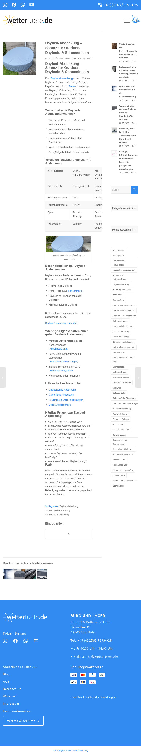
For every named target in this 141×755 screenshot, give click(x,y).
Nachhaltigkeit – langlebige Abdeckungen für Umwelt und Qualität (127, 135)
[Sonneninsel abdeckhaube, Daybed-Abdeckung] (19, 58)
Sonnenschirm (119, 459)
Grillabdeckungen (120, 320)
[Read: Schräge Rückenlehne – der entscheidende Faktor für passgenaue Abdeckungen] (114, 153)
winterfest (129, 470)
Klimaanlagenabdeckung (123, 341)
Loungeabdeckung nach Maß (123, 359)
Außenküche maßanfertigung (119, 277)
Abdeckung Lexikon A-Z (20, 666)
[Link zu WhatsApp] (23, 5)
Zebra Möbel (118, 485)
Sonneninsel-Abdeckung (57, 510)
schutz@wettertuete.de (100, 656)
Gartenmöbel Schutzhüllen (124, 315)
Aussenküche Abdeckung (124, 269)
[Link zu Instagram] (5, 5)
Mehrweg (117, 387)
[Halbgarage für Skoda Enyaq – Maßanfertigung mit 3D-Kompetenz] (3, 377)
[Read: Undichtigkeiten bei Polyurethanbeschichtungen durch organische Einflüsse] (114, 46)
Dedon (72, 86)
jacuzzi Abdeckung (121, 331)
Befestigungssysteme (61, 370)
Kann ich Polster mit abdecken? (65, 421)
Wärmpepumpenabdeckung (125, 480)
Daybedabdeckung (67, 58)
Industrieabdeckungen (122, 326)
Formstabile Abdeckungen (63, 361)
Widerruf (9, 696)
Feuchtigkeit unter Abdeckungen (66, 399)
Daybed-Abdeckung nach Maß (61, 323)
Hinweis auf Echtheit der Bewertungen (93, 697)
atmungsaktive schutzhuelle (119, 262)
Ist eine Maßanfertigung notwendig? (67, 429)
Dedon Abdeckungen (60, 404)
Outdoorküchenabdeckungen (125, 403)
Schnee (125, 418)
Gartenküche (118, 299)
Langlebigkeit (118, 352)
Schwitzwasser (119, 434)
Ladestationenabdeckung (124, 347)
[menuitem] (125, 20)
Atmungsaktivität (59, 348)
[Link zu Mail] (31, 5)
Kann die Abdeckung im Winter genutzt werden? (67, 439)
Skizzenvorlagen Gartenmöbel (120, 441)
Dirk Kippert (87, 58)
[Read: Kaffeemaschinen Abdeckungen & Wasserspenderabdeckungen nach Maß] (114, 69)
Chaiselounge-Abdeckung (62, 389)
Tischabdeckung (120, 464)
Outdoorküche (119, 392)
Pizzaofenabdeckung (122, 408)
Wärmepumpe (119, 475)
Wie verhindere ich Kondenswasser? (67, 433)
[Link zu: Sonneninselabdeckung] (19, 574)
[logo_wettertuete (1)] (27, 20)
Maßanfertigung (119, 371)
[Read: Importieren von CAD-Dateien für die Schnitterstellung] (114, 88)
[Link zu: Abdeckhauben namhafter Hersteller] (8, 574)
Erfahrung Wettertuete (122, 289)
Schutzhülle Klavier (121, 429)
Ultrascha (117, 470)
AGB (6, 681)
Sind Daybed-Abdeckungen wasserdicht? (69, 425)
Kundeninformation (17, 711)
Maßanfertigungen (121, 377)
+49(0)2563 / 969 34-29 (121, 5)
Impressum (11, 703)
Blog (6, 674)
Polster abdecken (120, 413)
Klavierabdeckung (121, 336)
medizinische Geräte (122, 382)
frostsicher (117, 294)
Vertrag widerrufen (21, 720)
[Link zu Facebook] (14, 5)
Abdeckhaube (119, 250)
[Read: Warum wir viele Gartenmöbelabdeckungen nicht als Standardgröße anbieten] (114, 108)
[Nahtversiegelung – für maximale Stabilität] (138, 377)
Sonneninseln (75, 290)
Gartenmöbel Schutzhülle (124, 310)
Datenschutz (12, 688)
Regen (115, 418)
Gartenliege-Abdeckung (61, 394)
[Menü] (125, 20)
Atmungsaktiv (119, 255)
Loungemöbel (118, 366)
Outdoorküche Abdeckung (124, 397)
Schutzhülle (118, 424)
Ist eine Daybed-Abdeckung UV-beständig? (63, 455)
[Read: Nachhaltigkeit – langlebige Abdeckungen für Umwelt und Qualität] (114, 130)
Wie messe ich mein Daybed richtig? (67, 461)
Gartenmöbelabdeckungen (124, 305)
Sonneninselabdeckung (57, 514)
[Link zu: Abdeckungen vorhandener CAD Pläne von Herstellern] (42, 574)
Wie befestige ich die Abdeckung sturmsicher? (64, 447)
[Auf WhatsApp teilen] (68, 534)
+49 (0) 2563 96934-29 (94, 640)
